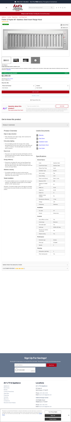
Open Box (6, 393)
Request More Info (36, 100)
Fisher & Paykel (10, 78)
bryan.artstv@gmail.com (45, 394)
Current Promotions (9, 391)
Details (66, 73)
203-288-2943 (44, 393)
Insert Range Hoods (23, 17)
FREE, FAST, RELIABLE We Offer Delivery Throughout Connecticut (37, 2)
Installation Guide (43, 141)
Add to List (65, 27)
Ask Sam (62, 106)
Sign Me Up (51, 365)
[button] (6, 7)
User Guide (42, 148)
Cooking (9, 17)
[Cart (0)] (65, 7)
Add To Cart (35, 91)
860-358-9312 (43, 404)
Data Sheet (42, 138)
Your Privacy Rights (53, 411)
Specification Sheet (44, 145)
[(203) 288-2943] (63, 7)
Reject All (53, 415)
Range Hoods (15, 17)
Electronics (6, 388)
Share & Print (65, 24)
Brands (5, 389)
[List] (59, 7)
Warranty (41, 135)
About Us (6, 399)
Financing (6, 395)
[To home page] (17, 8)
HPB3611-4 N (7, 80)
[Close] (68, 415)
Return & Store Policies (10, 402)
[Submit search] (52, 7)
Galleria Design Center (42, 397)
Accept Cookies (53, 419)
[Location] (61, 7)
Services (6, 397)
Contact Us (7, 400)
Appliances (4, 17)
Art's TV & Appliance (41, 386)
